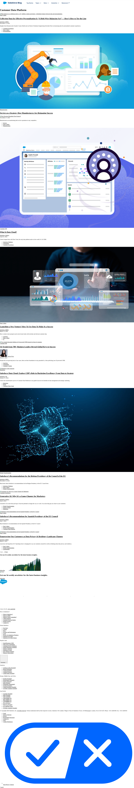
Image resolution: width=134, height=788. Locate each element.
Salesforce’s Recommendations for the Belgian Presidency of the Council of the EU (33, 476)
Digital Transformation (5, 473)
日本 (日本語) (6, 696)
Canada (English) (7, 670)
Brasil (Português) (7, 669)
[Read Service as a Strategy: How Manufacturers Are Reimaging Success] (67, 108)
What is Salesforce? (8, 614)
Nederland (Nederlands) (9, 684)
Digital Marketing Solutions (10, 647)
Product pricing (7, 621)
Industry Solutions (7, 648)
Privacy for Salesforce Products (10, 635)
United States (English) (8, 673)
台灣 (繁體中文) (7, 701)
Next (6, 552)
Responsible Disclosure (9, 717)
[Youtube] (106, 595)
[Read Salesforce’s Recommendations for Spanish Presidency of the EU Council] (19, 511)
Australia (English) (7, 693)
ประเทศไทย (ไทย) (8, 706)
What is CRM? (6, 615)
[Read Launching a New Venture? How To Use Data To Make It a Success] (67, 322)
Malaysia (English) (7, 704)
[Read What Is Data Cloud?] (67, 227)
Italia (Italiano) (6, 683)
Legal (4, 633)
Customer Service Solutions (10, 646)
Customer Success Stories (9, 620)
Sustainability (6, 549)
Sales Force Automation (9, 644)
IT (3, 339)
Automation (6, 243)
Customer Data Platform (9, 529)
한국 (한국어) (6, 703)
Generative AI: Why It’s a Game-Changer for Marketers (22, 496)
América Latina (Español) (9, 668)
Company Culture (7, 366)
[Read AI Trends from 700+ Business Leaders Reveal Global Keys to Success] (21, 342)
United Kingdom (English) (9, 687)
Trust (4, 720)
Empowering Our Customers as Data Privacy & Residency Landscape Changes (31, 536)
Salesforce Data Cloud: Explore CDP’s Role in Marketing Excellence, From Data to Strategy (37, 373)
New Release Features (8, 651)
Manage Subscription (8, 653)
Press (4, 631)
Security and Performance (9, 632)
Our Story (5, 628)
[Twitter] (35, 595)
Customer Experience (8, 28)
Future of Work (7, 507)
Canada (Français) (7, 672)
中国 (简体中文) (7, 698)
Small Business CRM (8, 643)
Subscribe (2, 570)
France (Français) (7, 681)
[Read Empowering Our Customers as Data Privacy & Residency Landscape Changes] (19, 531)
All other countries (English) (10, 688)
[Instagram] (82, 595)
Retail (4, 384)
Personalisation (6, 31)
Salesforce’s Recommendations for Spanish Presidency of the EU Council (29, 516)
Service (5, 123)
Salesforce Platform (8, 242)
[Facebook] (12, 595)
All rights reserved (21, 710)
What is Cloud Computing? (10, 617)
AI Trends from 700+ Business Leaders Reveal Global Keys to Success (28, 347)
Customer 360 (3, 228)
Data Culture (3, 15)
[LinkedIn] (59, 595)
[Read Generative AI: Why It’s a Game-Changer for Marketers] (14, 491)
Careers (5, 629)
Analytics (5, 336)
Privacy (5, 716)
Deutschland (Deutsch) (8, 680)
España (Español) (7, 678)
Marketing (2, 370)
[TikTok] (11, 607)
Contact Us (6, 622)
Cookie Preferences (8, 721)
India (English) (6, 695)
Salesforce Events (7, 650)
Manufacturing (3, 109)
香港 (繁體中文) (7, 700)
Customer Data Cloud (8, 386)
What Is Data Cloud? (8, 232)
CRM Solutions (7, 618)
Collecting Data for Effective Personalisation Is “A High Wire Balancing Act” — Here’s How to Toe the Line (43, 19)
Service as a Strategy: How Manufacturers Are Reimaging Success (26, 113)
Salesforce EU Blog (8, 636)
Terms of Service (7, 714)
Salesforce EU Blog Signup (10, 638)
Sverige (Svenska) (7, 685)
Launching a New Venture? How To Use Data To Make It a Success (26, 327)
